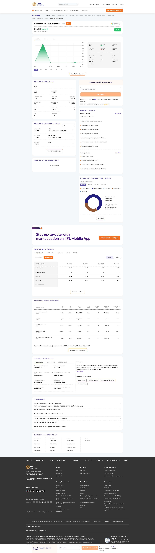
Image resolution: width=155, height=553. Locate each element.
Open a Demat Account (66, 282)
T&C (69, 287)
